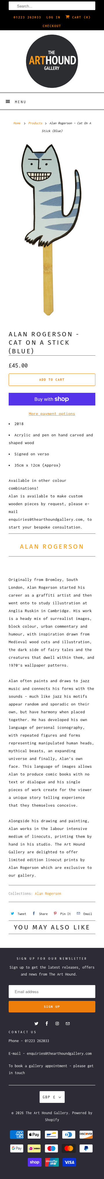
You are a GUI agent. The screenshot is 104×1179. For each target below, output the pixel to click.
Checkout (52, 26)
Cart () (80, 17)
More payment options (52, 413)
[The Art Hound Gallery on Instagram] (57, 1023)
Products (35, 123)
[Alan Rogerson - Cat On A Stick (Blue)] (52, 231)
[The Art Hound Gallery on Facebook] (47, 1023)
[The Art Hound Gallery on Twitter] (36, 1023)
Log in (53, 17)
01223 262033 (27, 17)
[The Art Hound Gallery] (52, 61)
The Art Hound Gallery (47, 1113)
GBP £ (49, 1097)
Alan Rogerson (48, 893)
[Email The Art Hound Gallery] (67, 1023)
